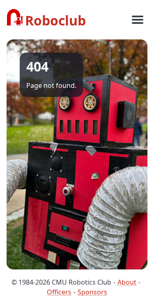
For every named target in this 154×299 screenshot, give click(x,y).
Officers (59, 292)
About (126, 282)
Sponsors (92, 292)
